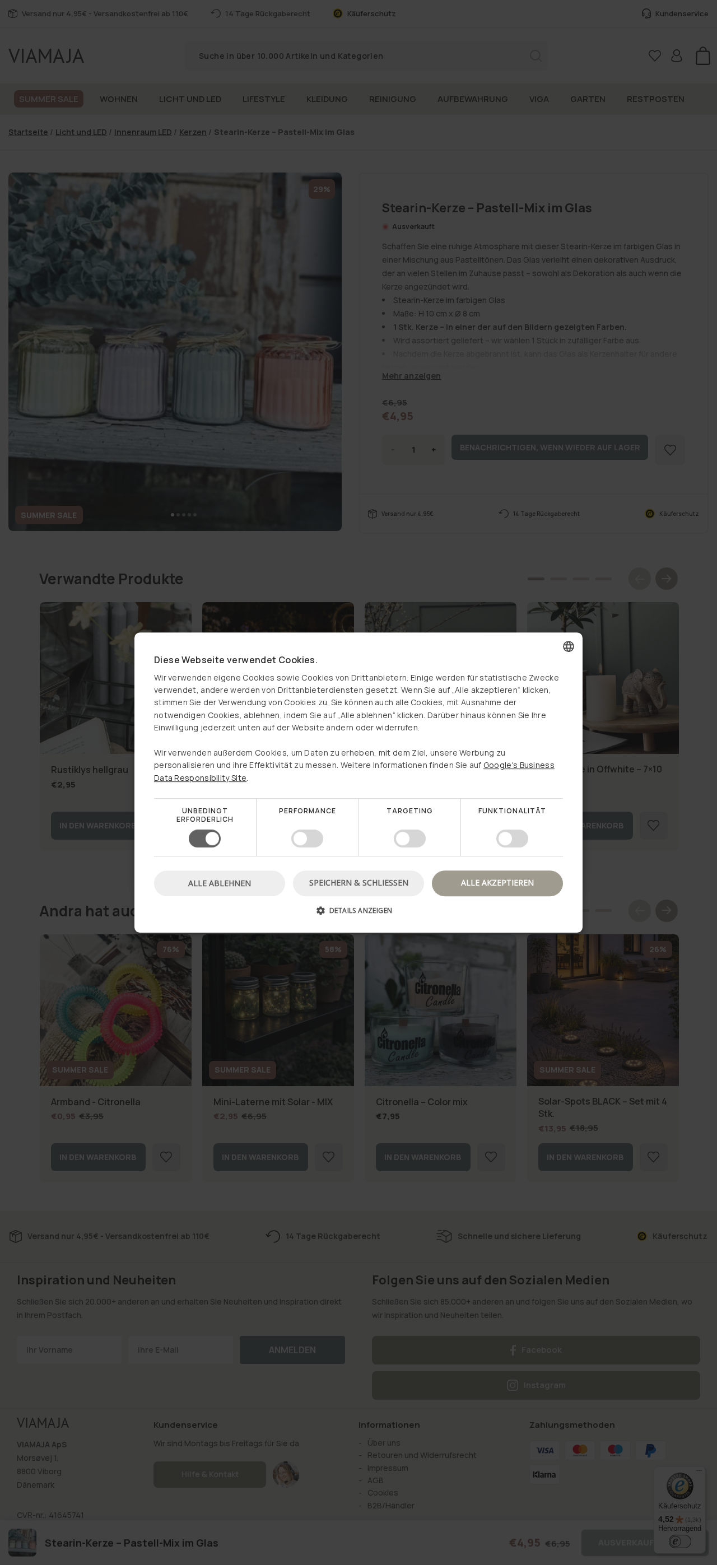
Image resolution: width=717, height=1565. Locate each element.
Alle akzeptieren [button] (497, 882)
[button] (358, 914)
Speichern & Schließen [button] (358, 882)
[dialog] (358, 782)
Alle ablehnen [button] (219, 883)
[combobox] (568, 646)
